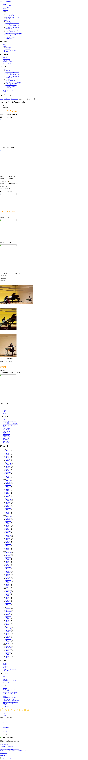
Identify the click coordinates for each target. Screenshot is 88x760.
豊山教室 (8, 7)
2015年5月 (8, 656)
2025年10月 (8, 466)
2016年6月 (8, 636)
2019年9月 (8, 575)
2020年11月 (8, 554)
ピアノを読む (9, 38)
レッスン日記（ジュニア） (12, 23)
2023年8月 (8, 503)
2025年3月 (8, 475)
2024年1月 (8, 496)
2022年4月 (8, 528)
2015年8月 (8, 652)
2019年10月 (8, 574)
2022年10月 (8, 519)
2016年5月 (8, 637)
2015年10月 (8, 649)
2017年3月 (8, 621)
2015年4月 (8, 657)
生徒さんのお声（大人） (12, 31)
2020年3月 (8, 565)
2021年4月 (8, 545)
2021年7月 (8, 541)
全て (4, 69)
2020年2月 (8, 567)
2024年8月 (8, 486)
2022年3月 (8, 529)
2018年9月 (8, 594)
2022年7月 (8, 523)
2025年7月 (8, 470)
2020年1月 (8, 568)
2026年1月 (8, 460)
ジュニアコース (9, 14)
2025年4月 (8, 473)
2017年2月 (8, 623)
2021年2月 (8, 548)
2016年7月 (8, 634)
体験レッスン (9, 13)
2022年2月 (8, 531)
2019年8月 (8, 577)
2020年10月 (8, 555)
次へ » (4, 413)
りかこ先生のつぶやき (11, 36)
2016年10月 (8, 630)
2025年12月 (8, 463)
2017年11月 (8, 610)
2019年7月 (8, 578)
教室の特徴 (5, 10)
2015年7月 (8, 653)
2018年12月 (8, 590)
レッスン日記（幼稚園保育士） (13, 25)
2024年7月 (8, 487)
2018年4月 (8, 601)
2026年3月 (8, 457)
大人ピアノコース (10, 15)
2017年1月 (8, 624)
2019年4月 (8, 582)
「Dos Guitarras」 (4, 215)
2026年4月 (8, 456)
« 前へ (4, 410)
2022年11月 (8, 518)
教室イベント (9, 28)
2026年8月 (8, 450)
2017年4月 (8, 620)
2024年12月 (8, 480)
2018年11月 (8, 591)
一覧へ (4, 411)
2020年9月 (8, 557)
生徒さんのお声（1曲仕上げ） (13, 34)
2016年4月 (8, 639)
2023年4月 (8, 509)
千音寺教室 (8, 5)
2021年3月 (8, 546)
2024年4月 (8, 492)
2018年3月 (8, 603)
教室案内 (5, 4)
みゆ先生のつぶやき (10, 37)
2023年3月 (8, 511)
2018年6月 (8, 598)
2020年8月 (8, 558)
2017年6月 (8, 617)
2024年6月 (8, 489)
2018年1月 (8, 605)
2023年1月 (8, 513)
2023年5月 (8, 508)
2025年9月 (8, 467)
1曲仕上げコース (10, 18)
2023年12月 (8, 499)
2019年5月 (8, 581)
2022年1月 (8, 532)
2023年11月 (8, 500)
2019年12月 (8, 571)
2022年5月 (8, 526)
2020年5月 (8, 562)
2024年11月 (8, 482)
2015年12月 (8, 646)
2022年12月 (8, 516)
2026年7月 (8, 452)
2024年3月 (8, 493)
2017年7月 (8, 616)
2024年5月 (8, 490)
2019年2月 (8, 585)
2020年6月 (8, 561)
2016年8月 (8, 633)
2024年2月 (8, 495)
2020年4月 (8, 564)
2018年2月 (8, 604)
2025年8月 (8, 469)
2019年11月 (8, 572)
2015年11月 (8, 647)
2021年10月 (8, 538)
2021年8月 (8, 539)
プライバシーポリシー (8, 90)
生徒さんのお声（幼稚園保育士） (14, 33)
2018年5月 (8, 600)
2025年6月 (8, 472)
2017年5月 (8, 618)
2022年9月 (8, 521)
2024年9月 (8, 485)
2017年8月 (8, 614)
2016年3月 (8, 640)
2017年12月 (8, 608)
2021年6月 (8, 542)
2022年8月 (8, 522)
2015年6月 (8, 654)
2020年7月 (8, 559)
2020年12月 (8, 552)
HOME (4, 91)
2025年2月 (8, 476)
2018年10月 (8, 593)
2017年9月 (8, 613)
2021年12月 (8, 535)
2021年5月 (8, 544)
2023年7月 (8, 505)
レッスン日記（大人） (11, 24)
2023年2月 (8, 512)
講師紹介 (5, 8)
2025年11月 (8, 464)
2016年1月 (8, 643)
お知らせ (8, 21)
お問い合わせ (6, 51)
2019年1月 (8, 587)
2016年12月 (8, 627)
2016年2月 (8, 641)
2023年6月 (8, 506)
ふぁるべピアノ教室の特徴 (9, 50)
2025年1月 (8, 477)
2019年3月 (8, 584)
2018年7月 (8, 597)
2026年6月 (8, 453)
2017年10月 (8, 611)
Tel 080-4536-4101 (14, 747)
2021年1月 (8, 549)
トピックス (5, 20)
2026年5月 (8, 454)
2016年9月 (8, 631)
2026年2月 (8, 459)
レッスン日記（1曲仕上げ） (12, 27)
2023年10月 (8, 502)
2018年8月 (8, 595)
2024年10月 (8, 483)
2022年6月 (8, 525)
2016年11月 (8, 629)
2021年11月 (8, 536)
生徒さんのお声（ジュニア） (13, 30)
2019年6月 (8, 580)
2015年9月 (8, 650)
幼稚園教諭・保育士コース (12, 17)
